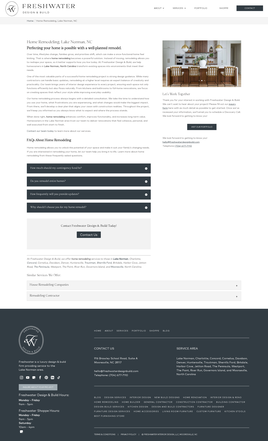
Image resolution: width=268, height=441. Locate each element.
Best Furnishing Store (109, 416)
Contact (250, 8)
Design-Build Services (109, 407)
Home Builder (131, 402)
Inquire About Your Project (38, 387)
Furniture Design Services (112, 411)
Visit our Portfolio (201, 127)
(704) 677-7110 (183, 145)
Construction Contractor (194, 402)
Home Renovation (195, 397)
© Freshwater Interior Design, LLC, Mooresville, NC (169, 434)
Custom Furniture (209, 411)
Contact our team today (40, 130)
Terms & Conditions (104, 434)
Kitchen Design (138, 407)
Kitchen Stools (235, 411)
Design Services (115, 397)
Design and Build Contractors (173, 407)
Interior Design (140, 397)
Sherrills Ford (104, 262)
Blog (166, 331)
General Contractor (158, 402)
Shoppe (223, 8)
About (158, 8)
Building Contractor (230, 402)
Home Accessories (146, 411)
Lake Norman (120, 258)
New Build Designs (167, 397)
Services (178, 8)
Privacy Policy (128, 434)
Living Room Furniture (177, 411)
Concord (31, 262)
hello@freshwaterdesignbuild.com (181, 141)
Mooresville (117, 266)
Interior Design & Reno (226, 397)
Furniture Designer (211, 407)
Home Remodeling (106, 402)
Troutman (89, 262)
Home (97, 331)
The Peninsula (41, 266)
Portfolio (200, 8)
